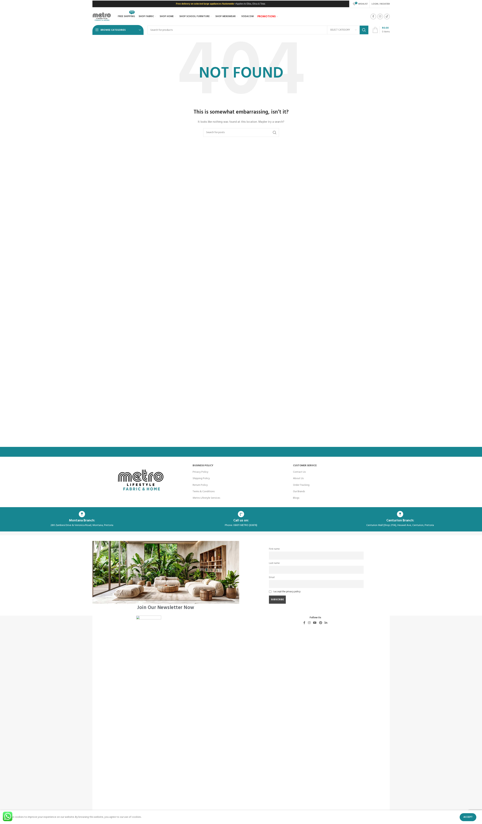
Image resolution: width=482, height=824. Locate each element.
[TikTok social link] (387, 16)
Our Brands (299, 491)
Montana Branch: (82, 520)
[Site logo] (101, 16)
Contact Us (299, 472)
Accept (468, 817)
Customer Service (305, 465)
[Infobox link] (165, 575)
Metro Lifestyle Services (206, 498)
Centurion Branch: (400, 520)
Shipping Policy (201, 478)
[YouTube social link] (315, 623)
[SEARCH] (364, 30)
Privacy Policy (200, 472)
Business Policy (203, 465)
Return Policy (200, 485)
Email (272, 577)
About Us (298, 478)
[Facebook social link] (373, 16)
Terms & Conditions (204, 491)
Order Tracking (301, 485)
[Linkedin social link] (325, 623)
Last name (274, 563)
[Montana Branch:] (82, 514)
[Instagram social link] (380, 16)
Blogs (296, 498)
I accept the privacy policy (287, 592)
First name (274, 549)
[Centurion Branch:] (400, 514)
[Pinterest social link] (320, 623)
